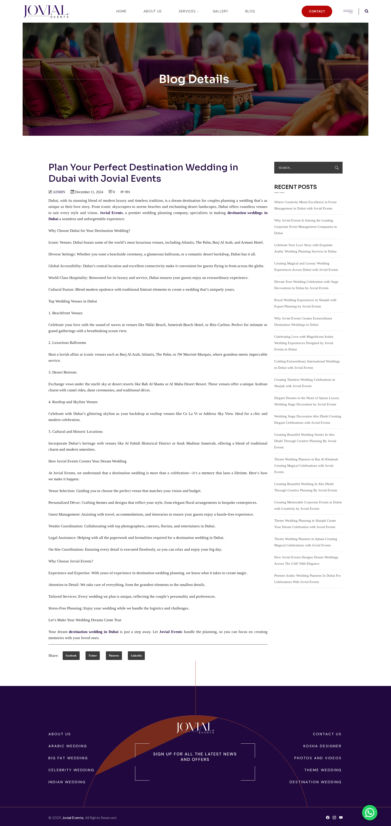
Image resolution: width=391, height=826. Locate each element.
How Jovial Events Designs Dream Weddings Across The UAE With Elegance (306, 560)
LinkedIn (136, 655)
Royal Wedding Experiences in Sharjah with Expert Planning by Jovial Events (305, 303)
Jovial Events (72, 817)
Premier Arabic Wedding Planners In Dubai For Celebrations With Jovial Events (307, 579)
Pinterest (114, 655)
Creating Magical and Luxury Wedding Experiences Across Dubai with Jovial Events (306, 266)
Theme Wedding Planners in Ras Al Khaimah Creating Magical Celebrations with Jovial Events (306, 465)
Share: (53, 655)
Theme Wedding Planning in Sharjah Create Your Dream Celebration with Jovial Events (305, 524)
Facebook (71, 655)
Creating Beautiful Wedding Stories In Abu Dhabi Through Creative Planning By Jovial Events (305, 441)
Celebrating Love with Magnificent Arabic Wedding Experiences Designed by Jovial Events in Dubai (304, 343)
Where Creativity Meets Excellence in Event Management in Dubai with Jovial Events (305, 205)
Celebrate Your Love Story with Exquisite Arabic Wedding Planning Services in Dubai (305, 248)
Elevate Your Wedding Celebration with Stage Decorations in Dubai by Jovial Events (306, 285)
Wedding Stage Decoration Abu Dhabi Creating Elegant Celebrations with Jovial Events (307, 419)
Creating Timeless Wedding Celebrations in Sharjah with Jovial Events (304, 383)
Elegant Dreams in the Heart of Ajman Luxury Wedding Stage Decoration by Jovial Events (306, 401)
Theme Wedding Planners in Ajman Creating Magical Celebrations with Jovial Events (305, 542)
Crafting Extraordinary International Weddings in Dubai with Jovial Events (307, 364)
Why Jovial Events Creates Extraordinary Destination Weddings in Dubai (303, 321)
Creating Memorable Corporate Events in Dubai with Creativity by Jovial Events (308, 505)
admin (59, 192)
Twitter (92, 655)
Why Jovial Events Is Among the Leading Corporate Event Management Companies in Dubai (305, 227)
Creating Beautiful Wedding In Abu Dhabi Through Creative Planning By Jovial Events (305, 487)
